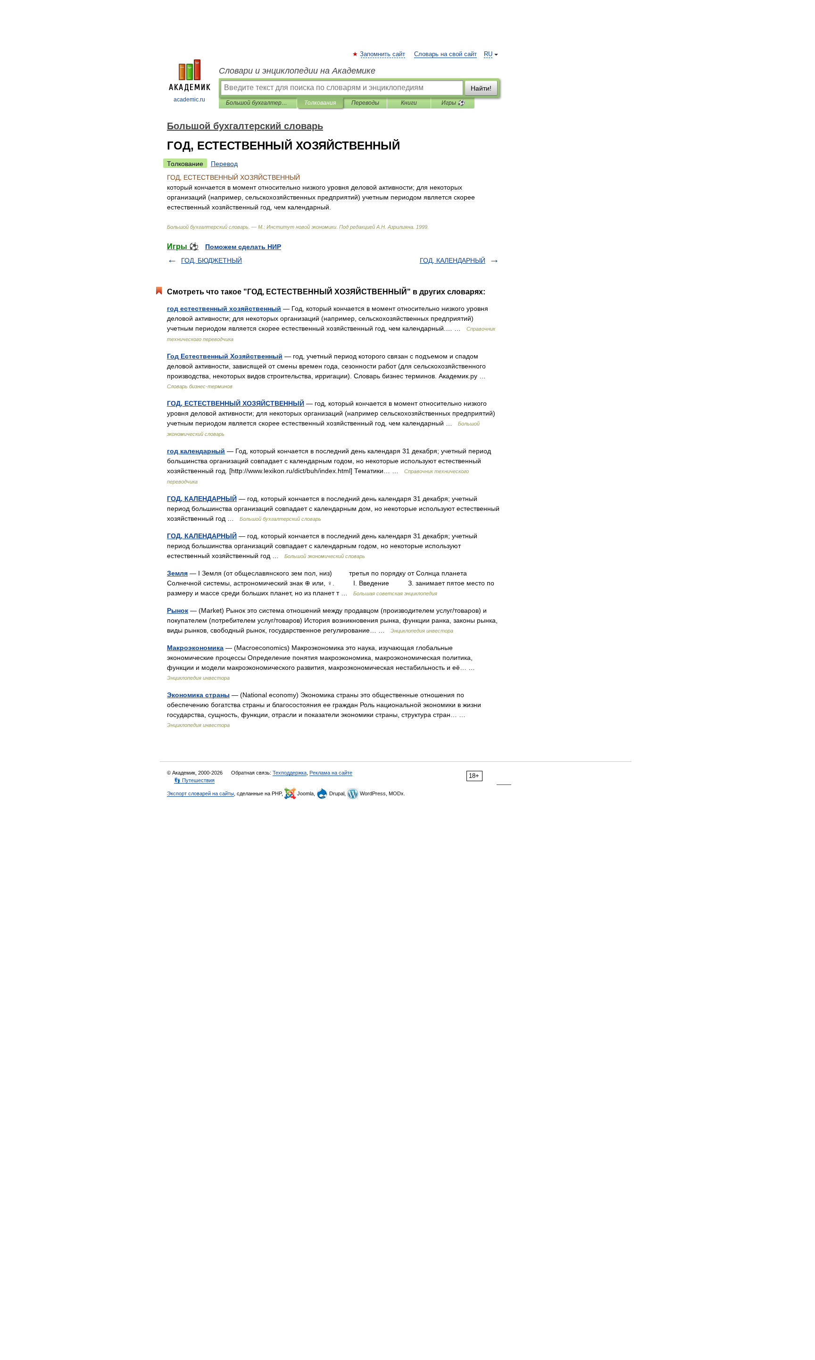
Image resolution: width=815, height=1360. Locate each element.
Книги (409, 103)
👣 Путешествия (194, 780)
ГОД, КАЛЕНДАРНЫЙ (452, 260)
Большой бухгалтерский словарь (258, 103)
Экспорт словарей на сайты (200, 793)
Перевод (224, 163)
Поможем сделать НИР (243, 246)
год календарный (196, 451)
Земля (177, 573)
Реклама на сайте (330, 773)
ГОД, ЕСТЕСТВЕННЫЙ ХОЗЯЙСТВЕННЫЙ (235, 403)
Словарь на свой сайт (445, 54)
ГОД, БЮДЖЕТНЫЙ (211, 260)
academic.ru (189, 99)
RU (488, 54)
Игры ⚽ (453, 103)
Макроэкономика (195, 647)
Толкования (320, 103)
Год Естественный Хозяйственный (225, 356)
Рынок (177, 610)
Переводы (365, 103)
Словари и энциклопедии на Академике (297, 70)
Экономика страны (198, 695)
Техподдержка (290, 773)
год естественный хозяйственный (224, 308)
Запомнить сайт (383, 54)
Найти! (481, 88)
